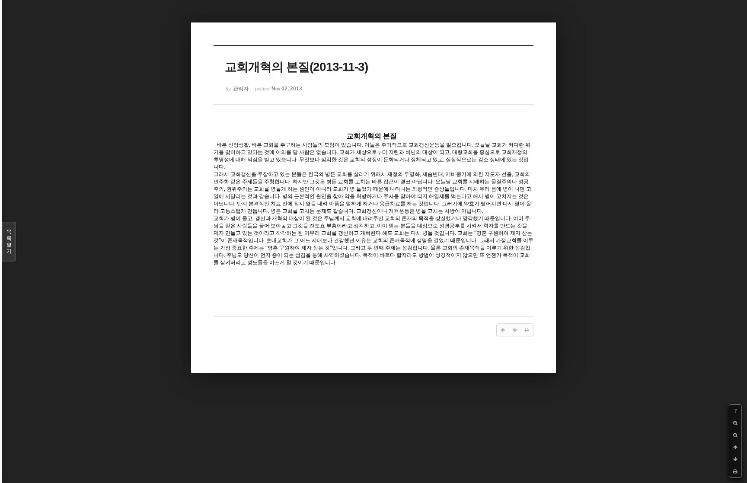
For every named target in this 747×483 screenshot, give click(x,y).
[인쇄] (735, 471)
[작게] (735, 435)
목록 (9, 241)
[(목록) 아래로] (735, 459)
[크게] (735, 423)
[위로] (735, 447)
